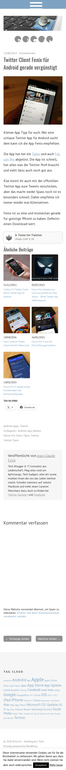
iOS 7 (55, 695)
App (29, 680)
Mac (7, 704)
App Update (34, 430)
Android (8, 426)
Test (20, 713)
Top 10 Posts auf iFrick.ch (44, 714)
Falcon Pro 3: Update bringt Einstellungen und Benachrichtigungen (17, 390)
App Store (35, 685)
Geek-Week (47, 690)
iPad (7, 699)
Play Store (10, 709)
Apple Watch (14, 686)
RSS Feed (18, 39)
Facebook (41, 39)
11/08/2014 (10, 53)
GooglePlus (23, 695)
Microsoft (34, 705)
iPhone (17, 699)
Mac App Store (18, 705)
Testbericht (28, 714)
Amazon (7, 680)
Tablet (15, 714)
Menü (33, 4)
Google (10, 694)
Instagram (33, 39)
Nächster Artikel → (49, 638)
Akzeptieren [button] (41, 765)
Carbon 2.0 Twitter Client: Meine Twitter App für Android (16, 293)
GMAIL (57, 690)
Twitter (49, 39)
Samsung (37, 709)
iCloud (37, 695)
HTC (31, 695)
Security (47, 709)
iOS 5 (50, 695)
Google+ (23, 494)
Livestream (54, 700)
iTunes (36, 700)
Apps (16, 426)
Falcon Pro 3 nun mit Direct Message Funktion (44, 343)
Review (27, 709)
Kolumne (45, 700)
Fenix (19, 435)
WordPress (32, 746)
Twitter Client (11, 440)
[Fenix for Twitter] (9, 240)
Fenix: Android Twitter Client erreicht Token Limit (16, 343)
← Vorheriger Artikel (17, 638)
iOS (44, 694)
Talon (36, 154)
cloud (7, 690)
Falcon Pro (9, 435)
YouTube (26, 39)
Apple (37, 679)
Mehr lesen (56, 765)
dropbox (15, 690)
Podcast (19, 709)
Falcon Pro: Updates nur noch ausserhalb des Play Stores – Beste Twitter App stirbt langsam (45, 295)
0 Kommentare (27, 53)
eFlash (23, 690)
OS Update (49, 704)
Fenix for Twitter (30, 235)
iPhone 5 (28, 700)
